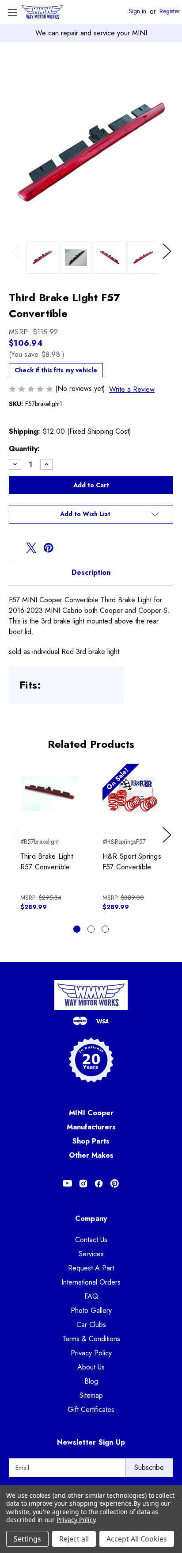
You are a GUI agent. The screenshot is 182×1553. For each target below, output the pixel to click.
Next (168, 260)
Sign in (137, 11)
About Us (91, 1367)
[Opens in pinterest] (48, 548)
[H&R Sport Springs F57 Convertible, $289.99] (132, 793)
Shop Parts (91, 1141)
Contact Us (91, 1240)
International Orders (91, 1282)
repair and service (88, 33)
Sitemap (91, 1395)
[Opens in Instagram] (83, 1183)
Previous (17, 260)
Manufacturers (91, 1127)
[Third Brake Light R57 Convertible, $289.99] (50, 793)
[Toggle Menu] (12, 12)
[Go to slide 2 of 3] (91, 929)
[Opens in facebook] (14, 548)
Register (169, 11)
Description (91, 572)
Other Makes (91, 1155)
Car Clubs (91, 1325)
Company (91, 1218)
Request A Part (91, 1268)
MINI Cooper (91, 1113)
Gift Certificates (91, 1409)
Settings (27, 1539)
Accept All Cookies (136, 1539)
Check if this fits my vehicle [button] (56, 370)
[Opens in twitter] (31, 548)
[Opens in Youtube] (67, 1183)
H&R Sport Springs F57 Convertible (131, 861)
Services (91, 1254)
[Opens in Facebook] (98, 1183)
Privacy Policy (91, 1353)
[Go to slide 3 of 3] (105, 929)
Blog (91, 1381)
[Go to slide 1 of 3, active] (76, 929)
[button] (91, 514)
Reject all (74, 1539)
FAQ (91, 1296)
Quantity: (24, 449)
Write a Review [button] (132, 389)
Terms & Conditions (91, 1339)
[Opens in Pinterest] (114, 1183)
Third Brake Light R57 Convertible (46, 861)
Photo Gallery (91, 1310)
